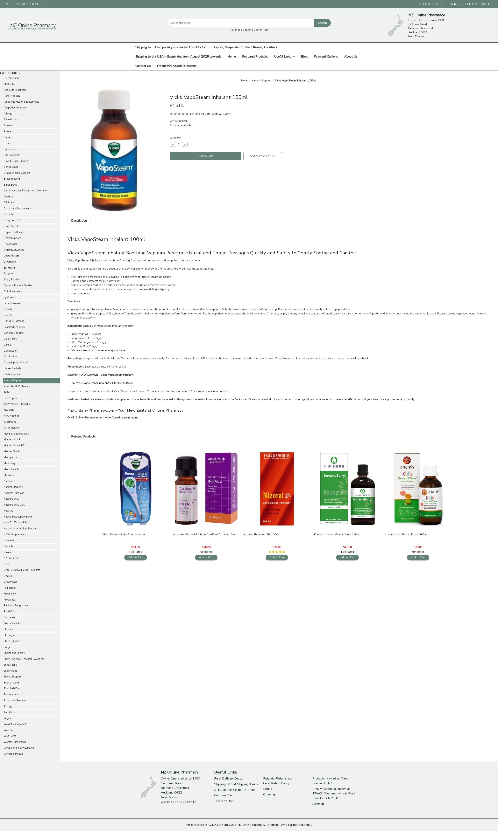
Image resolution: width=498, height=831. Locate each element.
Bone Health (11, 167)
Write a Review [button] (221, 114)
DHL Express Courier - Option (234, 790)
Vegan (7, 718)
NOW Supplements (15, 534)
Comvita (8, 214)
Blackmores (10, 149)
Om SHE (8, 576)
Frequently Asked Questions (176, 66)
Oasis (7, 564)
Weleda (8, 730)
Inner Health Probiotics (17, 386)
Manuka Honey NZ (14, 445)
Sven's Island (11, 682)
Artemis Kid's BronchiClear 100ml (406, 534)
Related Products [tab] (83, 436)
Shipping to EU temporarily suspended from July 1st (171, 47)
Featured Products (255, 56)
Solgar (7, 647)
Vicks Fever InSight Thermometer (123, 534)
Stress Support (12, 676)
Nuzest (8, 552)
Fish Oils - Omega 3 (15, 321)
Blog (304, 56)
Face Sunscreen (12, 303)
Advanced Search (241, 30)
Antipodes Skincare (15, 107)
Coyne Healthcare (14, 232)
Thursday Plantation (15, 700)
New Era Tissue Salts (16, 522)
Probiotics (9, 599)
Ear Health (10, 268)
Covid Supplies (12, 226)
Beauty (8, 143)
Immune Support (13, 380)
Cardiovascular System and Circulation (26, 190)
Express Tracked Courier (18, 285)
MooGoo (9, 475)
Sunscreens (10, 665)
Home (232, 56)
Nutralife (8, 546)
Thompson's (11, 694)
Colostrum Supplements (18, 208)
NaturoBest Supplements (18, 517)
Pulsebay (305, 825)
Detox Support (12, 238)
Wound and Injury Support (19, 748)
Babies (8, 137)
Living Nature (11, 427)
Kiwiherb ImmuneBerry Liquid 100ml (337, 534)
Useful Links (282, 56)
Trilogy (8, 706)
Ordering (269, 794)
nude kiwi (9, 540)
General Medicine (14, 333)
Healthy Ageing (12, 374)
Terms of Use (223, 801)
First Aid (8, 315)
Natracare (9, 481)
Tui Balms (9, 712)
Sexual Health (12, 623)
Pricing (267, 789)
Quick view (135, 485)
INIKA (7, 392)
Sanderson (10, 617)
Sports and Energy (14, 653)
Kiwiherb (9, 410)
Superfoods (10, 671)
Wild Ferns (10, 736)
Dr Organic (10, 262)
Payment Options (326, 56)
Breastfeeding (12, 179)
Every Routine (11, 279)
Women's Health (13, 754)
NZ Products (11, 558)
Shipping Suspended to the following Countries (245, 47)
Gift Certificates (430, 4)
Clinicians (9, 202)
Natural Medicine (13, 487)
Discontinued (11, 78)
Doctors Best (11, 256)
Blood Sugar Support (16, 161)
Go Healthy (10, 356)
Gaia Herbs (10, 339)
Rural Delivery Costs (228, 778)
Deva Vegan (11, 244)
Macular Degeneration (16, 434)
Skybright (9, 635)
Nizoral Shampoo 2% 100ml (261, 534)
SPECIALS (9, 84)
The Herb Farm (12, 688)
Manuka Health (12, 439)
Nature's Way (11, 499)
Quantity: (175, 138)
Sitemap (318, 804)
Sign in (454, 4)
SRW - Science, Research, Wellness (24, 659)
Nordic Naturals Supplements (20, 528)
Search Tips (261, 30)
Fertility (8, 309)
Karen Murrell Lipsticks (17, 404)
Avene (7, 131)
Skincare (8, 629)
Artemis (8, 125)
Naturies (8, 510)
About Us (351, 56)
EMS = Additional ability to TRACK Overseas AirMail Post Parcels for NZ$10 (333, 793)
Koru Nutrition (11, 416)
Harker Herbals (12, 368)
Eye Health (10, 297)
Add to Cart (135, 492)
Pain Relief (10, 588)
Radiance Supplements (17, 605)
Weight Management (15, 724)
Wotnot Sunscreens (15, 742)
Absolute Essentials (15, 90)
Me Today (9, 463)
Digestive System (14, 250)
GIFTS (7, 345)
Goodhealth (10, 351)
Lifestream (10, 422)
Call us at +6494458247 (178, 802)
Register (470, 4)
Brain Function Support (17, 173)
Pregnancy (10, 593)
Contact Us (143, 66)
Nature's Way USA (14, 505)
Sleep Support (12, 641)
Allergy (8, 113)
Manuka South (12, 451)
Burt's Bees (10, 185)
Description (79, 220)
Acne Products (12, 96)
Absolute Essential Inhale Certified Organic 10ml (204, 534)
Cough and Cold (13, 220)
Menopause (10, 457)
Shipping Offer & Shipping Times (236, 784)
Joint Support (11, 398)
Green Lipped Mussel (16, 362)
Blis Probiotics (12, 155)
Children (8, 196)
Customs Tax (223, 795)
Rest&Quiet (10, 611)
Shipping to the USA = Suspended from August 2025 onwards (178, 56)
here (226, 391)
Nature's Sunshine (14, 493)
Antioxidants (11, 119)
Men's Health (11, 469)
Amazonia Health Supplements (21, 102)
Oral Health (10, 582)
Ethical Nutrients (13, 291)
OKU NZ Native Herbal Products (22, 570)
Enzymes (9, 273)
